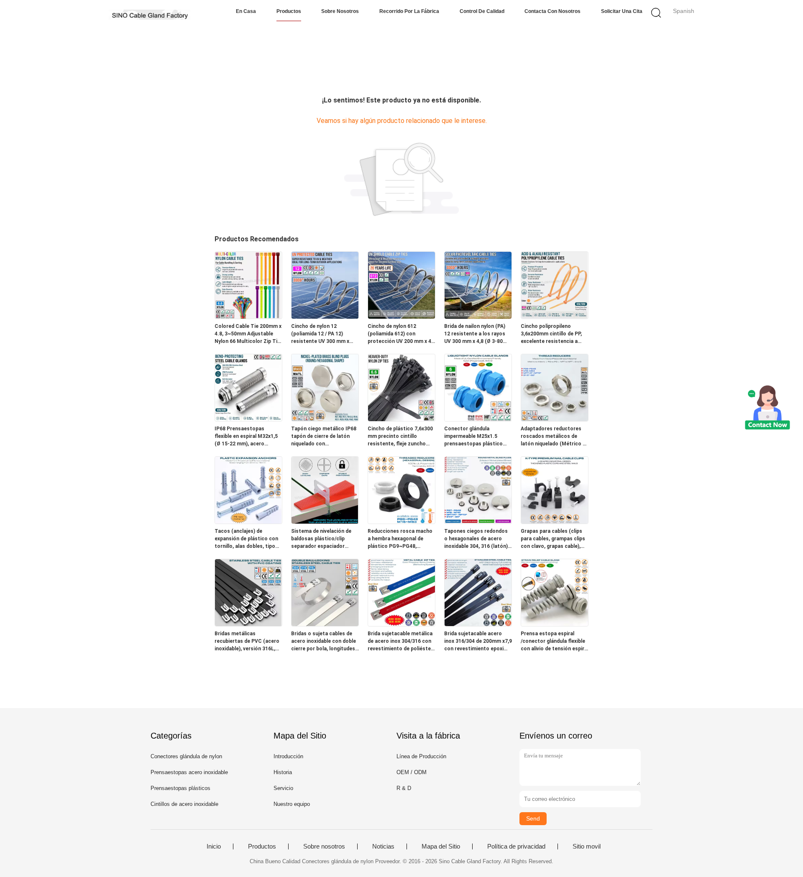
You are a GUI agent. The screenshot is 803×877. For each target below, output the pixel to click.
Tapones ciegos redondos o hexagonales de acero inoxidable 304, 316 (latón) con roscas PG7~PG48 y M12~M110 (476, 539)
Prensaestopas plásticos (180, 788)
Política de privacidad (516, 846)
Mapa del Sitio (441, 846)
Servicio (283, 788)
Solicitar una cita (621, 11)
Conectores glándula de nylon (186, 756)
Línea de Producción (421, 756)
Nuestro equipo (292, 804)
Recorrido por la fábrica (409, 11)
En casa (246, 11)
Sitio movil (587, 846)
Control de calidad (482, 11)
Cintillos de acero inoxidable (184, 804)
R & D (403, 788)
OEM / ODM (411, 772)
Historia (283, 772)
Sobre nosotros (340, 11)
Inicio (214, 846)
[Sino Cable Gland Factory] (149, 14)
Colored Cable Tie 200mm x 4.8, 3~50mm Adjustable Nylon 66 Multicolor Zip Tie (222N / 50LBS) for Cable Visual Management (248, 334)
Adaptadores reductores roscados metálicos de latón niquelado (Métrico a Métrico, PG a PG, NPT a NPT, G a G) (553, 436)
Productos (288, 11)
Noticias (383, 846)
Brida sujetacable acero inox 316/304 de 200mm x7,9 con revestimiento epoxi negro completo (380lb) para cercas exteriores (478, 641)
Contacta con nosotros (552, 11)
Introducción (288, 756)
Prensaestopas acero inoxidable (189, 772)
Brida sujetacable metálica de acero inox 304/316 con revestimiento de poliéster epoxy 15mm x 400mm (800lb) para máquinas (400, 641)
